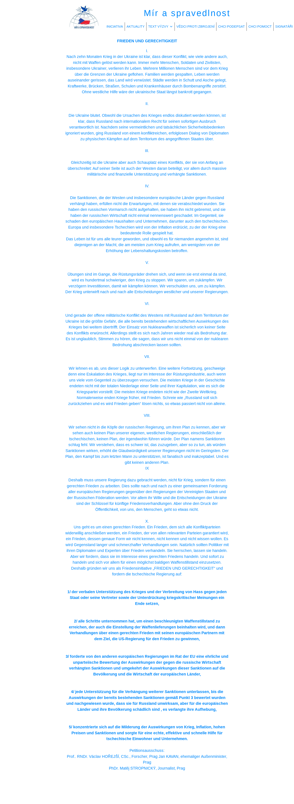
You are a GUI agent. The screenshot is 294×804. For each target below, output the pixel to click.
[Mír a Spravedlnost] (84, 31)
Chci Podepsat (231, 26)
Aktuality (136, 26)
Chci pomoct (260, 26)
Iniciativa (115, 26)
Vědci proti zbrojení (195, 26)
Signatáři (284, 26)
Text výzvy (158, 26)
